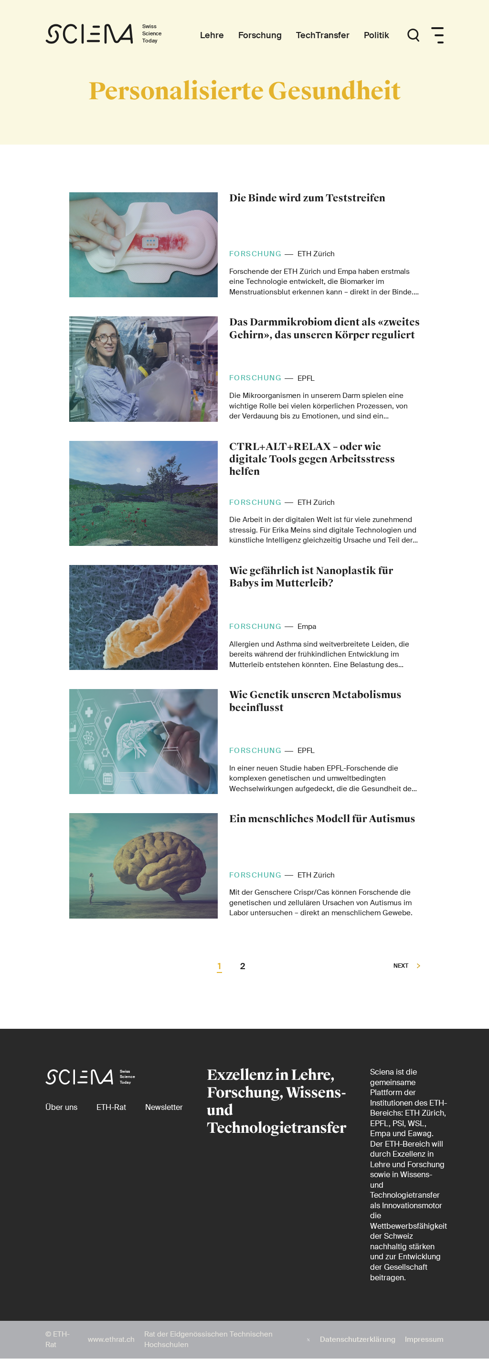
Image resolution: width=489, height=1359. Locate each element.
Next (401, 966)
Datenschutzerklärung (357, 1339)
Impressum (424, 1339)
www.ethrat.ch (111, 1339)
